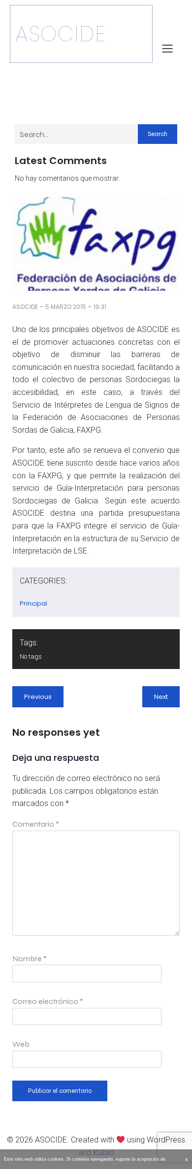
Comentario (35, 824)
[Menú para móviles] (167, 48)
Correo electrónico (47, 1001)
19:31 (100, 307)
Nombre (29, 958)
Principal (33, 603)
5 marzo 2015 (65, 307)
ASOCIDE (25, 307)
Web (21, 1044)
